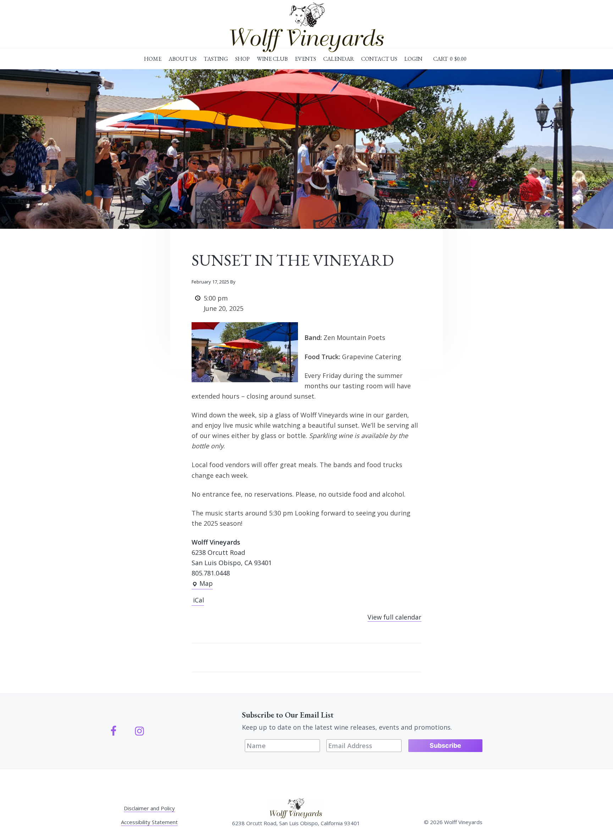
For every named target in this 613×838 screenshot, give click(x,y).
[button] (449, 59)
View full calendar (394, 617)
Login (413, 59)
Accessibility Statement (149, 822)
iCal (198, 600)
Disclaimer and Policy (149, 808)
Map (202, 584)
